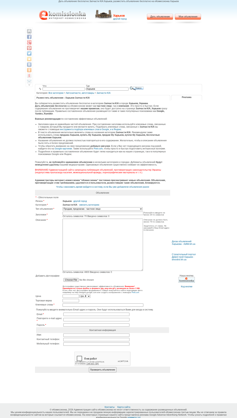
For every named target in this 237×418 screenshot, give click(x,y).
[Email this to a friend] (29, 81)
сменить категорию (89, 205)
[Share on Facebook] (29, 37)
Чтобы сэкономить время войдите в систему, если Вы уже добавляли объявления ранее (102, 187)
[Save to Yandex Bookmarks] (29, 75)
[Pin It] (29, 48)
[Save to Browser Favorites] (29, 59)
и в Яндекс (115, 129)
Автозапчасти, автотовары (80, 93)
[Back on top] (29, 31)
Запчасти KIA (104, 93)
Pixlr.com (98, 148)
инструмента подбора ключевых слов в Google (84, 129)
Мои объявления (188, 16)
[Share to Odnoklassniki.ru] (29, 70)
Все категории (56, 93)
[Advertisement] (118, 54)
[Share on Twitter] (29, 53)
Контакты (110, 407)
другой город (120, 19)
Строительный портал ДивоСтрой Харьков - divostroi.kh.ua (184, 257)
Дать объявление (160, 16)
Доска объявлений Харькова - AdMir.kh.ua (183, 242)
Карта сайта (124, 407)
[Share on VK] (29, 64)
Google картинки (63, 148)
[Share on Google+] (29, 42)
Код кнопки (186, 286)
